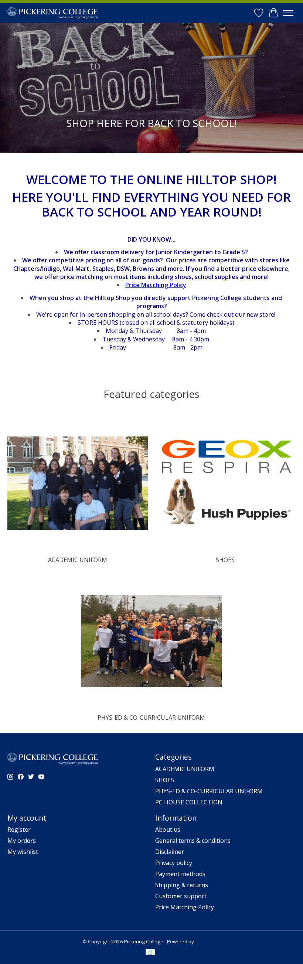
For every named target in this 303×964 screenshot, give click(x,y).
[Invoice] (150, 953)
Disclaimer (169, 852)
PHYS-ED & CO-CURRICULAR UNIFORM (151, 717)
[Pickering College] (52, 12)
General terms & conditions (193, 841)
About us (167, 829)
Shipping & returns (181, 885)
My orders (21, 841)
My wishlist (22, 852)
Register (19, 829)
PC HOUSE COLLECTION (188, 802)
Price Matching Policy (184, 907)
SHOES (225, 560)
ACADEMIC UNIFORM (77, 560)
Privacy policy (173, 863)
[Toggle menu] (288, 13)
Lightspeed (208, 941)
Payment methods (180, 874)
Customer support (181, 896)
